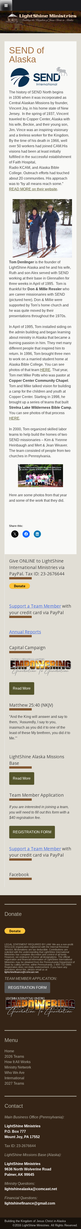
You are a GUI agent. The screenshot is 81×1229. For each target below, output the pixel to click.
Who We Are (14, 1073)
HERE (45, 370)
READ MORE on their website (33, 189)
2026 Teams (14, 1056)
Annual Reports (25, 632)
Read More (22, 688)
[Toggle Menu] (6, 5)
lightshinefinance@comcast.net (21, 972)
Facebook (19, 874)
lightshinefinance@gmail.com (29, 1203)
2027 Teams (14, 1083)
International (14, 1078)
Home (9, 1051)
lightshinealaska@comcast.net (30, 1189)
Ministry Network (17, 1067)
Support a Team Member (35, 606)
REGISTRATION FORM (32, 832)
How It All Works (17, 1062)
